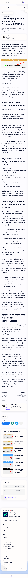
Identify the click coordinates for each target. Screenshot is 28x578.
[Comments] (23, 576)
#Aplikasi (4, 416)
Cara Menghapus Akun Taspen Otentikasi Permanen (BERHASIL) (18, 450)
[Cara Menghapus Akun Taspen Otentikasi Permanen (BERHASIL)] (8, 450)
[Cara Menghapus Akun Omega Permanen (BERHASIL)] (8, 464)
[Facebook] (5, 520)
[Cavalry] (9, 8)
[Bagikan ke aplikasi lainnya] (21, 423)
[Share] (17, 576)
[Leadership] (24, 8)
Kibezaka (6, 2)
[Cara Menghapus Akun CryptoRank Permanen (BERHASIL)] (8, 436)
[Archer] (14, 8)
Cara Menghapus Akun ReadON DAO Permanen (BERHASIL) (19, 471)
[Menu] (11, 576)
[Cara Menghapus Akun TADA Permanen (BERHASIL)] (8, 443)
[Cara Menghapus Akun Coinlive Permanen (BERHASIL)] (8, 457)
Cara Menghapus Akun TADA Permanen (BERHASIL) (18, 443)
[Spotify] (10, 520)
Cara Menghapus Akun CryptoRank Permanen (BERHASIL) (19, 436)
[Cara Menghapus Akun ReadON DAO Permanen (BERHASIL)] (8, 471)
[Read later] (22, 37)
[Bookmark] (21, 2)
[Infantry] (4, 8)
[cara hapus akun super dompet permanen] (14, 63)
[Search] (18, 2)
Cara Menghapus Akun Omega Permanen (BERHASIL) (18, 464)
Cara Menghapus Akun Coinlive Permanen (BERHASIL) (18, 457)
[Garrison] (19, 8)
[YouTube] (15, 520)
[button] (23, 2)
